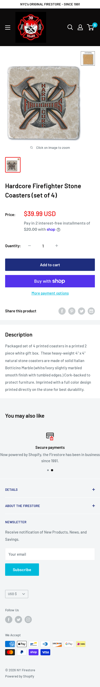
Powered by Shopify (19, 676)
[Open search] (70, 27)
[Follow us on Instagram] (28, 619)
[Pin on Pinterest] (71, 311)
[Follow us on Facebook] (8, 619)
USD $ (12, 594)
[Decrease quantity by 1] (29, 245)
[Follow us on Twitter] (18, 619)
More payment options (50, 293)
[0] (90, 27)
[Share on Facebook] (62, 311)
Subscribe (22, 569)
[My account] (80, 27)
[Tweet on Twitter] (81, 311)
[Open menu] (7, 27)
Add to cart (50, 264)
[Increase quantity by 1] (56, 245)
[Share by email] (91, 311)
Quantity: (13, 245)
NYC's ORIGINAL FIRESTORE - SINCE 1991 (50, 4)
